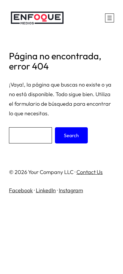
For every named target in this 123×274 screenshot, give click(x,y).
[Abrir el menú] (109, 17)
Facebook (21, 190)
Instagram (71, 190)
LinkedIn (46, 190)
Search (71, 135)
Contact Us (89, 172)
